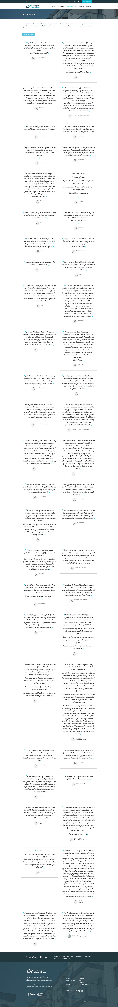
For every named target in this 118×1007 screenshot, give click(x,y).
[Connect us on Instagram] (79, 990)
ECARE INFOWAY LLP (88, 1001)
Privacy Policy (82, 982)
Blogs (80, 980)
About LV (81, 6)
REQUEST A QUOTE (87, 1)
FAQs (76, 6)
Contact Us (88, 6)
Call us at (75, 1)
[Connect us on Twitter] (76, 990)
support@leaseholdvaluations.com (33, 1)
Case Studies (61, 6)
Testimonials (69, 6)
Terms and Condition (84, 984)
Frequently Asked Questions (70, 981)
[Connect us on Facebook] (74, 990)
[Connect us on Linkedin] (82, 990)
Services (54, 6)
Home (67, 976)
